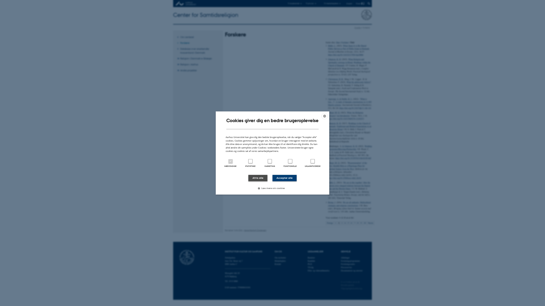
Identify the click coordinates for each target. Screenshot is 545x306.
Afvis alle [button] (257, 177)
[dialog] (272, 153)
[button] (272, 188)
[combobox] (324, 116)
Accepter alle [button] (284, 177)
